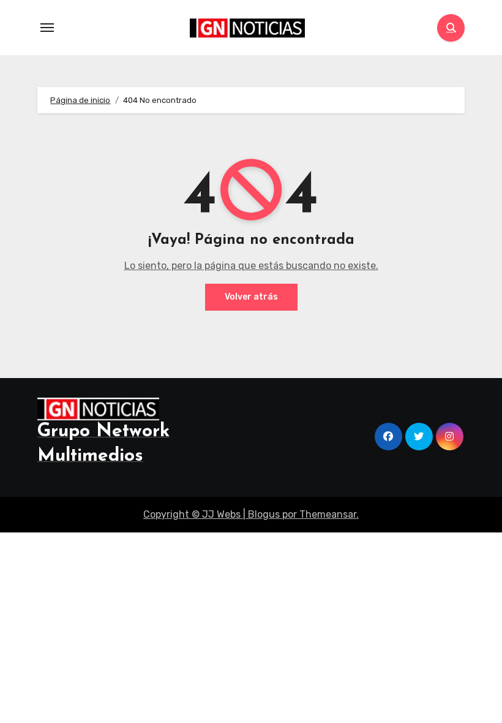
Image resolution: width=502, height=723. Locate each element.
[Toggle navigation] (47, 27)
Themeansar (327, 514)
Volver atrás (251, 297)
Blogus (264, 514)
